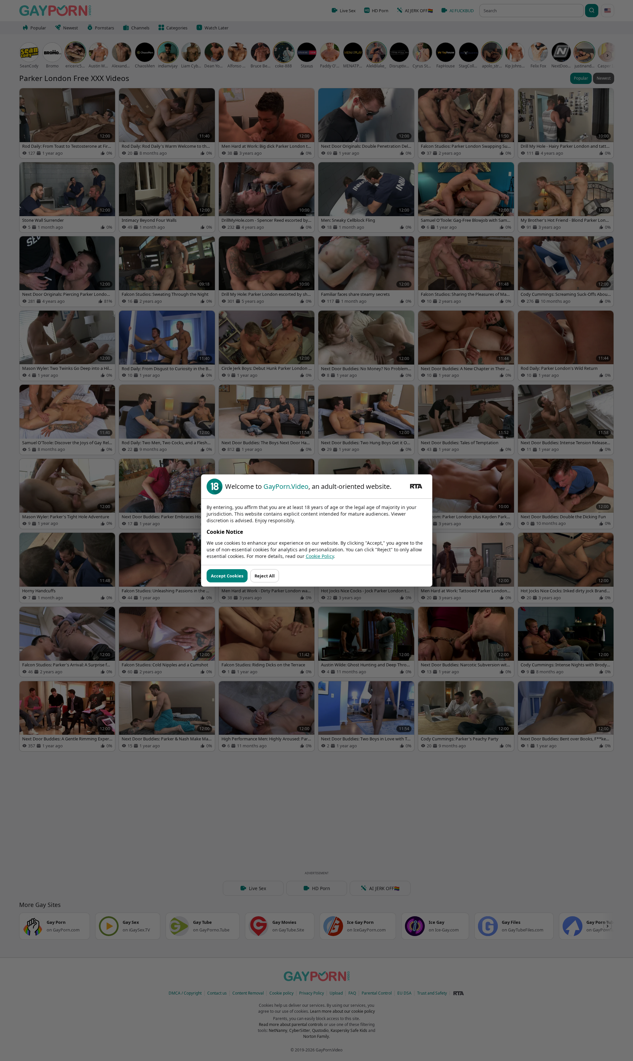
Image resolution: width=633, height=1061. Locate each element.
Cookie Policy (320, 556)
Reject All (265, 576)
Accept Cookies (227, 576)
